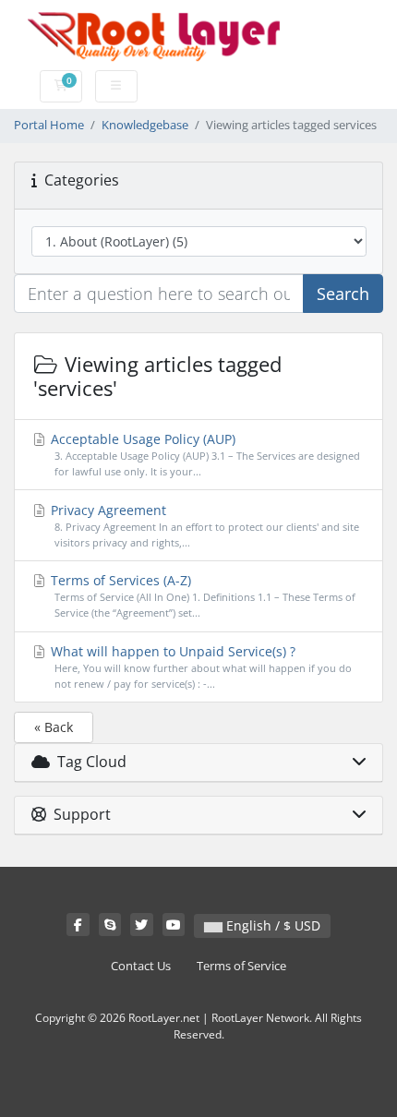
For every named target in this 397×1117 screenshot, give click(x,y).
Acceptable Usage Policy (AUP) (203, 454)
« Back (53, 727)
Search (343, 293)
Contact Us (141, 966)
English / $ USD (271, 925)
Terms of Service (241, 966)
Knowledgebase (145, 125)
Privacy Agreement (203, 525)
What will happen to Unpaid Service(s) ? (199, 667)
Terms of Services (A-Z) (201, 595)
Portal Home (49, 125)
